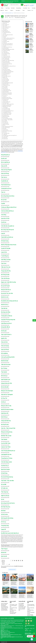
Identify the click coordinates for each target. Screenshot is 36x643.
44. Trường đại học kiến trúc (6, 70)
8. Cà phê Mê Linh (5, 30)
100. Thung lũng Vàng (5, 133)
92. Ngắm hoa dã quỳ (5, 124)
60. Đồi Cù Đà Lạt (5, 88)
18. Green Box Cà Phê (5, 41)
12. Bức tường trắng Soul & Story (7, 34)
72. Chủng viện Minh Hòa (6, 101)
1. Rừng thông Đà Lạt (5, 22)
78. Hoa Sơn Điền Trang (6, 108)
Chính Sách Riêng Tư (4, 610)
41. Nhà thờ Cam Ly (5, 67)
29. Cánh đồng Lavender (6, 53)
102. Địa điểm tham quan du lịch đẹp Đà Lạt (9, 135)
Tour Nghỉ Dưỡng (21, 605)
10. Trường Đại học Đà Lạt (6, 32)
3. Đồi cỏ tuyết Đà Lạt (5, 24)
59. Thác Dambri (4, 87)
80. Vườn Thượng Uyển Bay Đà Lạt (7, 110)
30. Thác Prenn (4, 54)
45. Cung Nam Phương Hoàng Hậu (7, 71)
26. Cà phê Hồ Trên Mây (6, 50)
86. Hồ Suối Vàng (5, 117)
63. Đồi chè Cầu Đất (5, 91)
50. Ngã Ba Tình (4, 77)
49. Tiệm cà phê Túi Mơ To (6, 76)
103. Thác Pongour (5, 136)
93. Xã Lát (3, 125)
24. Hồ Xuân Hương (5, 48)
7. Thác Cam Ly (4, 29)
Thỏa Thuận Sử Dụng (4, 606)
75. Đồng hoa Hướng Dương (6, 105)
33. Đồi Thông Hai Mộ (5, 58)
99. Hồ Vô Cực (4, 132)
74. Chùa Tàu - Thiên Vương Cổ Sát (8, 104)
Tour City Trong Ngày (22, 607)
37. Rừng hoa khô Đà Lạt (6, 62)
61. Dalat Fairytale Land (6, 89)
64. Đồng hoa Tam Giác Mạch (7, 92)
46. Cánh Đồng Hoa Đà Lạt (6, 72)
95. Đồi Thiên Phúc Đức (6, 127)
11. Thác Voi (4, 33)
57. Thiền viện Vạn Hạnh (6, 85)
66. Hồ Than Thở (4, 95)
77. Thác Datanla (5, 107)
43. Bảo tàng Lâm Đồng (6, 69)
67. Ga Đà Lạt (4, 96)
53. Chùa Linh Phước (5, 80)
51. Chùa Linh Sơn (5, 78)
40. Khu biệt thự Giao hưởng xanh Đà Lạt (8, 66)
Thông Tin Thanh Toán (4, 607)
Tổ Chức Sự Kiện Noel (30, 604)
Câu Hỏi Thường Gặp (4, 603)
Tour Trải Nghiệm (21, 603)
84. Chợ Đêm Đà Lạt (5, 115)
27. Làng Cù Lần (4, 51)
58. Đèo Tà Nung (4, 86)
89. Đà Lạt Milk (4, 120)
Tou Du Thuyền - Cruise (22, 606)
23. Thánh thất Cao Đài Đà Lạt (7, 47)
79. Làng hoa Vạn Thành (6, 109)
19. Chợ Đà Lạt (4, 42)
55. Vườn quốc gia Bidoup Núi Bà (7, 82)
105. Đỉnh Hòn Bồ (5, 138)
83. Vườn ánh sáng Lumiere (6, 114)
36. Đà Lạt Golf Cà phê (5, 61)
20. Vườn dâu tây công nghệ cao (7, 43)
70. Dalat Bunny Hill (5, 99)
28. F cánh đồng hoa (5, 52)
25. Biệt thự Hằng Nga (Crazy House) (8, 49)
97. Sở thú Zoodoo (5, 129)
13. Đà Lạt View (4, 35)
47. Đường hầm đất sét (6, 73)
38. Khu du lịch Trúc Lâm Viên (7, 63)
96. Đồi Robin (4, 128)
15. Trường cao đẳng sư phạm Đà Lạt (8, 38)
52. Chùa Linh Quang (5, 79)
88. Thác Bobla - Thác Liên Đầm (7, 119)
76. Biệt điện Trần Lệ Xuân (6, 106)
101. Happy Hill (4, 134)
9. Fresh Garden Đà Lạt (5, 31)
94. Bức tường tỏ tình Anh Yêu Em (7, 126)
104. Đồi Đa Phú (4, 137)
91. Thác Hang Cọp (5, 123)
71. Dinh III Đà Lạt (5, 100)
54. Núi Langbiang (5, 81)
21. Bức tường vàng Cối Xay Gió (7, 44)
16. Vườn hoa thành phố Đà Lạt (7, 39)
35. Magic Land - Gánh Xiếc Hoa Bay (8, 60)
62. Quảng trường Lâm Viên (6, 90)
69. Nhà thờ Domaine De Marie (7, 98)
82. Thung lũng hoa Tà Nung (6, 113)
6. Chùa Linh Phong (5, 28)
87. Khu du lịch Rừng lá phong (7, 118)
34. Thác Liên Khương (5, 59)
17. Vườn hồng (4, 40)
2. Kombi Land (4, 23)
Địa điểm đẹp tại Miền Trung (20, 17)
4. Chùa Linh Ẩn (4, 25)
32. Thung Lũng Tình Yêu (6, 57)
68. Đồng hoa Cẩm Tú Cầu (6, 97)
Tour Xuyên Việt (21, 604)
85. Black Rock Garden (5, 116)
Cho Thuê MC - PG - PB (13, 604)
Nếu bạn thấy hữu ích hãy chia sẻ (3, 562)
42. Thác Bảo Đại (5, 68)
